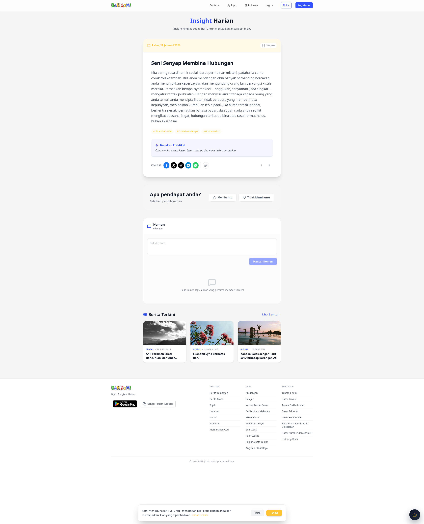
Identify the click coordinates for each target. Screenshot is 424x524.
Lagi (268, 5)
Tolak (257, 512)
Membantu (225, 197)
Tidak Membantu (258, 197)
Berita (213, 5)
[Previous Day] (261, 165)
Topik (234, 5)
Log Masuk (304, 5)
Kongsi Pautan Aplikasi (160, 403)
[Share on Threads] (181, 165)
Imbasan (253, 5)
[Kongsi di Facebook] (166, 165)
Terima (274, 512)
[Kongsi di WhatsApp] (196, 165)
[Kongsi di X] (174, 165)
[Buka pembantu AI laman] (414, 514)
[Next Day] (269, 165)
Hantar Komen (263, 261)
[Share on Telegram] (188, 165)
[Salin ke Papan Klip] (206, 165)
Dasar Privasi (200, 515)
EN (287, 5)
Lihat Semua (270, 314)
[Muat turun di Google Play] (125, 404)
